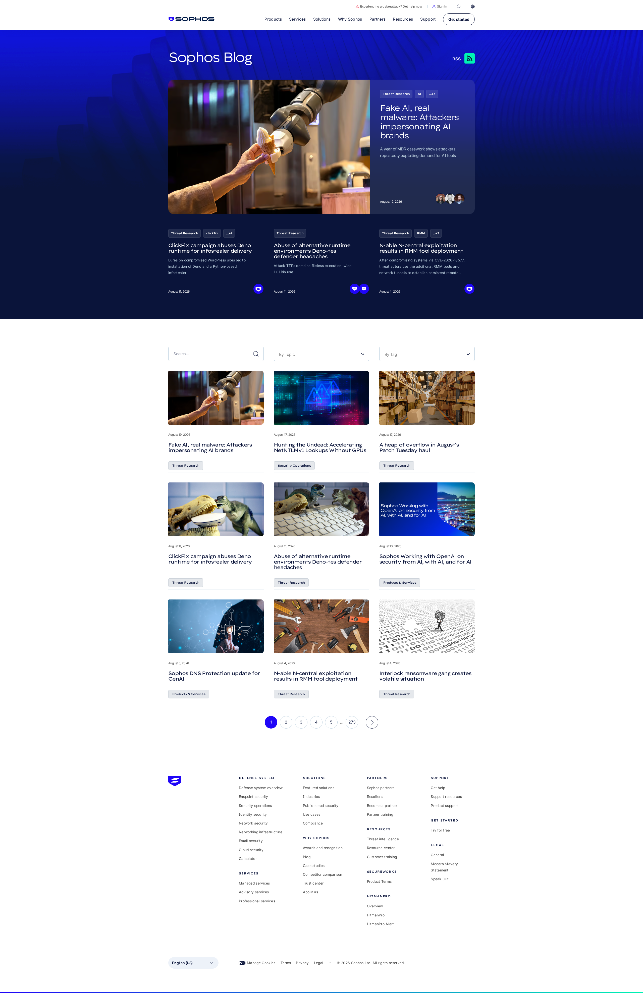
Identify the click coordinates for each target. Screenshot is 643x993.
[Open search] (459, 7)
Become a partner (382, 805)
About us (310, 892)
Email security (251, 841)
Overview (375, 906)
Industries (311, 796)
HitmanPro (376, 915)
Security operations (255, 805)
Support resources (446, 796)
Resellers (375, 796)
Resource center (381, 848)
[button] (439, 6)
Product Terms (379, 881)
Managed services (254, 883)
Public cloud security (321, 805)
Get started (458, 19)
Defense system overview (261, 788)
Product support (444, 805)
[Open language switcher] (473, 7)
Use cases (311, 814)
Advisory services (254, 892)
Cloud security (251, 850)
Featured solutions (318, 788)
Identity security (253, 814)
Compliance (313, 823)
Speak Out (440, 879)
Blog (306, 857)
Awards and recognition (323, 848)
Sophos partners (381, 788)
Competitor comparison (322, 874)
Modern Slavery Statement (444, 867)
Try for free (440, 830)
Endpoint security (253, 796)
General (437, 855)
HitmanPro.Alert (380, 924)
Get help (438, 788)
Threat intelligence (383, 839)
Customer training (382, 857)
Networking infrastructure (260, 832)
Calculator (248, 858)
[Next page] (372, 722)
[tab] (261, 778)
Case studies (314, 865)
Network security (253, 823)
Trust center (313, 883)
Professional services (257, 901)
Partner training (380, 814)
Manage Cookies (261, 963)
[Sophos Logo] (191, 19)
